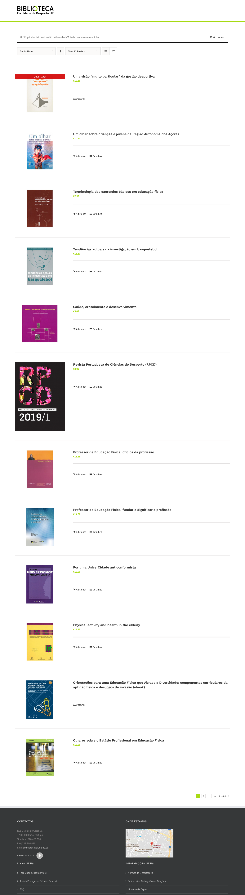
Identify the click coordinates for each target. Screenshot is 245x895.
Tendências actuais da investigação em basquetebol (115, 249)
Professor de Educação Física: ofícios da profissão (113, 452)
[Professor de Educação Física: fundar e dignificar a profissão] (40, 527)
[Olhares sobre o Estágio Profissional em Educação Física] (40, 757)
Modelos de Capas (137, 889)
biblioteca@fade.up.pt (36, 847)
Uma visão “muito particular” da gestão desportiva (114, 76)
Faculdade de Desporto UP (33, 873)
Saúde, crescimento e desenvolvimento (104, 307)
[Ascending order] (60, 51)
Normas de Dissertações (140, 873)
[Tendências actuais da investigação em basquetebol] (40, 266)
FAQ (22, 889)
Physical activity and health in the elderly (106, 625)
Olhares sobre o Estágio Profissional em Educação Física (118, 740)
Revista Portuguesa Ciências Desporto (39, 881)
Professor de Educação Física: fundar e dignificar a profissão (122, 510)
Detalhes (80, 98)
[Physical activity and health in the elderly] (40, 642)
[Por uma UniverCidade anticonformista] (40, 584)
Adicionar (81, 156)
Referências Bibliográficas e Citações (147, 881)
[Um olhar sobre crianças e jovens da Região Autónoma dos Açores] (40, 151)
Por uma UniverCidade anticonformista (104, 567)
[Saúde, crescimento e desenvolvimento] (40, 324)
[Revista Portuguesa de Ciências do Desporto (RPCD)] (40, 396)
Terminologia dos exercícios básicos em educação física (118, 192)
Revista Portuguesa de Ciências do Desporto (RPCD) (115, 364)
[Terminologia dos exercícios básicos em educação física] (40, 208)
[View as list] (113, 51)
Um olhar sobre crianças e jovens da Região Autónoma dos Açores (126, 134)
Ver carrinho (219, 37)
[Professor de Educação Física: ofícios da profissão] (40, 469)
